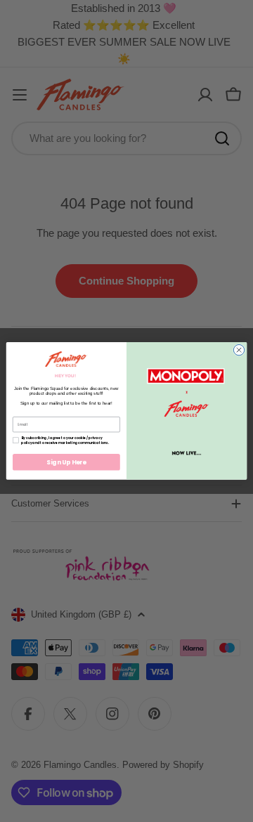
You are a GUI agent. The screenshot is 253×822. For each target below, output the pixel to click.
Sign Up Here (66, 462)
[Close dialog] (238, 350)
